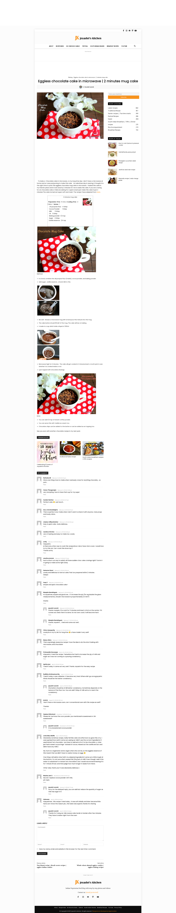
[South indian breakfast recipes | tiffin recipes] (93, 448)
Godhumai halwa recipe (68, 457)
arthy (45, 542)
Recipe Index (60, 46)
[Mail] (129, 30)
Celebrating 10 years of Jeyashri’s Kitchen (45, 465)
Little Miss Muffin (49, 736)
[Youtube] (135, 30)
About (51, 46)
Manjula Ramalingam (50, 592)
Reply (44, 484)
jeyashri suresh (53, 608)
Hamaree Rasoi (48, 570)
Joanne (45, 700)
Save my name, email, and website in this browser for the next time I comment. (67, 849)
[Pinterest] (132, 30)
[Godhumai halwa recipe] (70, 448)
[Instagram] (126, 30)
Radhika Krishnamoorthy (51, 674)
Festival (85, 46)
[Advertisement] (55, 13)
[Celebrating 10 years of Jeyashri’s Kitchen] (47, 452)
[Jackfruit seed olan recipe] (112, 172)
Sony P (45, 582)
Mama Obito (47, 640)
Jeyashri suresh (89, 87)
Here (98, 192)
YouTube (124, 46)
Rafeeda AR (47, 478)
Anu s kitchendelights (50, 510)
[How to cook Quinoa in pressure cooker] (112, 145)
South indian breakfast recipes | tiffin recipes (93, 458)
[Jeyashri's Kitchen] (88, 38)
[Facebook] (123, 30)
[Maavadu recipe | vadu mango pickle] (112, 181)
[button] (135, 46)
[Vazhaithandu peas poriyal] (112, 154)
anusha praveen (48, 558)
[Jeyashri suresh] (80, 87)
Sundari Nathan (48, 500)
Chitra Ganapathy (49, 630)
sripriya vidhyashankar (50, 522)
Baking (70, 77)
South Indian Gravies (97, 46)
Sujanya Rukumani (49, 714)
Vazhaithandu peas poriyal (127, 152)
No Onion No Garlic (73, 46)
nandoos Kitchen (48, 532)
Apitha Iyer (47, 664)
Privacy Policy (118, 907)
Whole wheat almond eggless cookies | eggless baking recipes (90, 866)
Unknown (46, 799)
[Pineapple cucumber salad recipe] (112, 163)
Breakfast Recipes (113, 46)
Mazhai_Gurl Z (47, 775)
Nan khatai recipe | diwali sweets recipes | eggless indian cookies (51, 866)
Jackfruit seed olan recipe (127, 170)
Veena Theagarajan (49, 490)
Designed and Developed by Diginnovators (105, 911)
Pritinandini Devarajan (50, 652)
